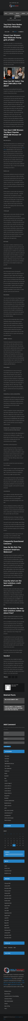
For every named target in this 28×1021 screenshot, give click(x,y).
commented (10, 947)
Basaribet (6, 775)
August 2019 (7, 915)
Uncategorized (7, 815)
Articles (11, 13)
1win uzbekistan (7, 768)
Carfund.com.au (8, 978)
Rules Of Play (7, 1006)
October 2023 (7, 900)
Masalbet (6, 798)
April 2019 (6, 925)
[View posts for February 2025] (20, 831)
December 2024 (7, 888)
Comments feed (7, 870)
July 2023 (6, 908)
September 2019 (7, 913)
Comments (21, 31)
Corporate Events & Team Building (11, 996)
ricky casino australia (8, 810)
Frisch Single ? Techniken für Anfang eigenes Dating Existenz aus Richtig (13, 708)
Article (5, 773)
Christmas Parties (8, 998)
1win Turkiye (7, 766)
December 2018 (7, 935)
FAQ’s (5, 1008)
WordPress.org (7, 873)
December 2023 (7, 895)
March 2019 (6, 927)
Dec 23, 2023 (7, 31)
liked (15, 947)
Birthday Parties (7, 991)
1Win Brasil (6, 756)
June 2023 (6, 910)
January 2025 (7, 885)
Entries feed (7, 868)
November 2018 (7, 937)
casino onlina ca (7, 785)
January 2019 (7, 932)
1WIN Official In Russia (9, 763)
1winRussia (6, 771)
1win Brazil (6, 758)
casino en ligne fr (8, 783)
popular (5, 947)
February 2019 (7, 930)
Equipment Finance (15, 984)
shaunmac (13, 685)
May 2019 (6, 922)
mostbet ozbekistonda (9, 800)
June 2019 (6, 920)
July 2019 (6, 917)
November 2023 (7, 898)
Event (6, 13)
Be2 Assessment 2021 (11, 699)
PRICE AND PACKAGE (8, 1001)
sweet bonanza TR (8, 812)
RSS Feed (7, 953)
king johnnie (6, 795)
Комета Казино (7, 820)
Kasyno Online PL (8, 793)
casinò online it (7, 790)
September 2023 (7, 903)
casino (5, 780)
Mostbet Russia (7, 803)
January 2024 (7, 893)
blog (15, 31)
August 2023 (7, 905)
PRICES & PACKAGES (17, 14)
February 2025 (7, 883)
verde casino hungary (8, 817)
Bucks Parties (7, 993)
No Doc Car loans (16, 982)
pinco (5, 808)
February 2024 (7, 890)
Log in (5, 865)
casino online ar (7, 788)
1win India (6, 761)
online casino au (7, 805)
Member (23, 13)
